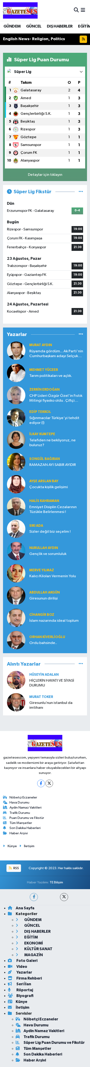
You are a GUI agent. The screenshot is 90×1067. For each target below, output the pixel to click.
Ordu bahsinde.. (43, 643)
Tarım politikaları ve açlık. (50, 376)
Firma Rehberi (29, 978)
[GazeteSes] (20, 10)
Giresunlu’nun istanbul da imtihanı (50, 705)
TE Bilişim (56, 882)
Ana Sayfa (25, 908)
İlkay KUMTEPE (42, 434)
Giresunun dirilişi (43, 598)
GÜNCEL (33, 26)
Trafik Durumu (19, 813)
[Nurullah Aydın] (16, 551)
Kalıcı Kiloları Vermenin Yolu (52, 576)
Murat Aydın (40, 345)
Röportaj (24, 990)
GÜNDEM (12, 26)
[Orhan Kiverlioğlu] (16, 640)
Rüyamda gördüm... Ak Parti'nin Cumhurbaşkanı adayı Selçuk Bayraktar (56, 354)
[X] (49, 783)
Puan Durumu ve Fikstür (26, 818)
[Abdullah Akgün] (16, 595)
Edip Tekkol (40, 412)
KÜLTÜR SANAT (38, 949)
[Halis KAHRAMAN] (16, 506)
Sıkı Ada (36, 525)
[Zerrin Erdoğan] (16, 395)
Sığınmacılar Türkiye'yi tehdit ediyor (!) (54, 420)
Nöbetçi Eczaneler (23, 797)
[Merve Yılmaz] (16, 573)
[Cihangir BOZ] (16, 618)
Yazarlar (24, 972)
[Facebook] (41, 783)
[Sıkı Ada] (16, 529)
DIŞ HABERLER (60, 26)
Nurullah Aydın (43, 548)
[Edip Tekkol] (16, 417)
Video (21, 967)
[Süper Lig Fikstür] (81, 192)
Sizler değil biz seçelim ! (50, 532)
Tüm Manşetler (20, 823)
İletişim (29, 846)
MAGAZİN (33, 955)
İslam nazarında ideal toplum (54, 621)
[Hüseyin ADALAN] (16, 680)
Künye (12, 846)
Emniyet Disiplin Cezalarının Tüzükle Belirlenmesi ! (53, 509)
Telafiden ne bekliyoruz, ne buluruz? (52, 442)
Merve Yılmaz (41, 570)
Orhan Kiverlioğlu (47, 637)
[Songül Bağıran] (16, 462)
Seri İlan (23, 984)
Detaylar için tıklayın (45, 175)
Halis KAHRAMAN (44, 501)
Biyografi (24, 996)
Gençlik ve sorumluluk (47, 554)
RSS (16, 868)
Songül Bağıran (44, 459)
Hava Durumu (19, 802)
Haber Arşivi (18, 833)
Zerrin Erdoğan (44, 389)
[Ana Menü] (83, 10)
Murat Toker (41, 697)
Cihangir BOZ (41, 614)
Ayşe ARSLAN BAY (43, 481)
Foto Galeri (26, 961)
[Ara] (76, 10)
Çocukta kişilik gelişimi (48, 487)
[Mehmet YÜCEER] (16, 373)
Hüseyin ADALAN (44, 674)
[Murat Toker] (16, 702)
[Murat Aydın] (16, 351)
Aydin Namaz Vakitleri (25, 807)
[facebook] (34, 897)
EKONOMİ (33, 943)
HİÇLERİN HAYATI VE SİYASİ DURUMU (51, 683)
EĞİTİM (31, 937)
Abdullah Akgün (44, 592)
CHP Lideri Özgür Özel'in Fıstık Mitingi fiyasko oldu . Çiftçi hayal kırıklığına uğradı (55, 398)
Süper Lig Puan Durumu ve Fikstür (54, 1043)
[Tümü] (81, 334)
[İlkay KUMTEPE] (16, 440)
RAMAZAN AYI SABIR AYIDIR (52, 465)
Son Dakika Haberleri (25, 828)
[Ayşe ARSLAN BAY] (16, 484)
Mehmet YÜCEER (43, 370)
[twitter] (64, 897)
